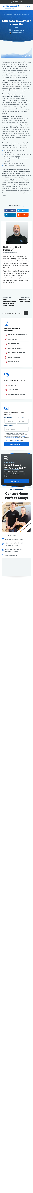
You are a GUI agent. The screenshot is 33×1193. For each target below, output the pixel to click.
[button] (22, 56)
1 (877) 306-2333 (18, 2)
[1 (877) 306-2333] (11, 2)
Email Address (9, 425)
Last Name (20, 417)
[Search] (26, 313)
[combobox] (12, 313)
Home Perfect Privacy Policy (15, 436)
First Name (8, 417)
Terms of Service (16, 440)
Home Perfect (8, 14)
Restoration (20, 17)
